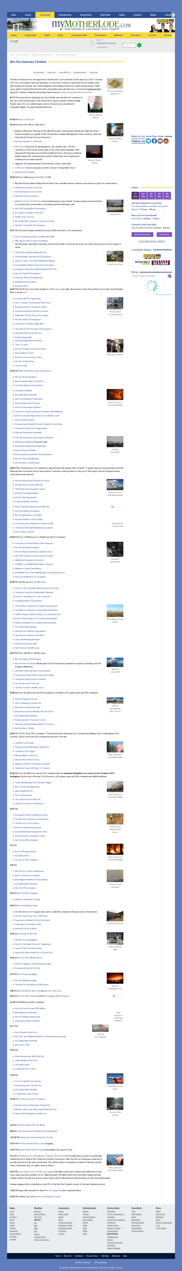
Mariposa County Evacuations (28, 568)
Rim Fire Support (52, 1190)
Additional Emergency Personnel (29, 560)
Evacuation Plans (79, 72)
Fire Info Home (38, 72)
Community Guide (79, 35)
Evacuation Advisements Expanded (30, 446)
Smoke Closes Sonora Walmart (29, 485)
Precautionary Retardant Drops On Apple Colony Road (38, 424)
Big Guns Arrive (21, 286)
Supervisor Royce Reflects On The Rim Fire (33, 952)
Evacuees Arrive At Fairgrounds (29, 277)
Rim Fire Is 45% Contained (26, 860)
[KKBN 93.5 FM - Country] (160, 262)
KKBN (85, 1231)
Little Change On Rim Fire (26, 1060)
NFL (35, 1223)
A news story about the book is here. (76, 92)
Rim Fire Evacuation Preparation (29, 399)
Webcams (118, 35)
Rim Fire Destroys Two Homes (28, 192)
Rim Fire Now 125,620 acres (27, 463)
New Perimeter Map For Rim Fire (29, 381)
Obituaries (14, 1231)
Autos (133, 1217)
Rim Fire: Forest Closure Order (28, 357)
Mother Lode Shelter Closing (27, 899)
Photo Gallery (161, 1228)
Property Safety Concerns (26, 501)
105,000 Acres (29, 371)
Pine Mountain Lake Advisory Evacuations (33, 257)
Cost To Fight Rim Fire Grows (28, 1081)
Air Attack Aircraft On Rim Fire (28, 333)
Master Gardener (113, 1248)
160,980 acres (39, 582)
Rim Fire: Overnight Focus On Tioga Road (33, 944)
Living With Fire (64, 72)
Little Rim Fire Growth (24, 743)
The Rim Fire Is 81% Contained (31, 1099)
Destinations (100, 35)
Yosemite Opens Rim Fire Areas (31, 1125)
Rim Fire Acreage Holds (25, 851)
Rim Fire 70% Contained (25, 888)
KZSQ (85, 1228)
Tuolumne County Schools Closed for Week (34, 675)
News (13, 15)
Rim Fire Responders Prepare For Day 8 (32, 480)
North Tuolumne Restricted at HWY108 (32, 507)
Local (12, 1211)
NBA (36, 1229)
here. (25, 292)
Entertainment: (90, 1208)
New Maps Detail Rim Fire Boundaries (31, 879)
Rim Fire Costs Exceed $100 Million (30, 1008)
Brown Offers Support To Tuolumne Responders (36, 618)
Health (122, 15)
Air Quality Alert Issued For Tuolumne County (34, 221)
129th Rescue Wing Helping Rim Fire (30, 252)
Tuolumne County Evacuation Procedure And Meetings (39, 411)
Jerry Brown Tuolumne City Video (29, 635)
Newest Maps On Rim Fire (26, 755)
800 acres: (19, 146)
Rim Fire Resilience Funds (49, 1196)
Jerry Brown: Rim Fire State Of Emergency (33, 329)
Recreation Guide (65, 1228)
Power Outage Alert (23, 337)
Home (58, 1256)
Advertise (116, 1256)
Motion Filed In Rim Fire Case (31, 1150)
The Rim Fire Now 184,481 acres (29, 687)
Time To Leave (21, 344)
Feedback (79, 1256)
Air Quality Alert (22, 855)
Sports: (37, 1220)
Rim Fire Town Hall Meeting (27, 459)
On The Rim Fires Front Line (27, 683)
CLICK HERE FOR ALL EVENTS (151, 241)
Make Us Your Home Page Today (148, 136)
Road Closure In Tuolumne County (30, 836)
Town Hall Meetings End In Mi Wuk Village (33, 782)
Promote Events (137, 1223)
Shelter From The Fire (24, 217)
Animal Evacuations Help (26, 643)
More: (158, 1208)
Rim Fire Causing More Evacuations (30, 208)
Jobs (133, 1211)
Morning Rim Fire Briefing (26, 1012)
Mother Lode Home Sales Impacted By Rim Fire (35, 1109)
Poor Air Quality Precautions (27, 511)
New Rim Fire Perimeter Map (27, 707)
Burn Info (112, 43)
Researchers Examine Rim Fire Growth (36, 1137)
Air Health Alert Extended (26, 395)
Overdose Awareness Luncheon (147, 203)
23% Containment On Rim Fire (28, 703)
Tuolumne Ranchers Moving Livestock (31, 311)
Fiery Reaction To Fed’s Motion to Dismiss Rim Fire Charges (43, 1156)
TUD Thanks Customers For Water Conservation (36, 606)
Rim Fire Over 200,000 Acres (27, 787)
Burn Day (37, 1211)
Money (12, 1223)
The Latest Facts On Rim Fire (28, 799)
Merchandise (136, 1214)
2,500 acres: (20, 168)
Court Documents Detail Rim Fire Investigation (37, 1131)
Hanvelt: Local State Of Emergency (30, 225)
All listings (111, 1211)
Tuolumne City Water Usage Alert (29, 324)
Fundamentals (112, 1237)
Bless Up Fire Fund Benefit (144, 215)
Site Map (105, 1256)
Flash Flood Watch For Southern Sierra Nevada (35, 623)
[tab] (135, 195)
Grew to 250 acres (26, 119)
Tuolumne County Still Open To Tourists (32, 768)
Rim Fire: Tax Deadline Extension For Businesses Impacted (40, 1036)
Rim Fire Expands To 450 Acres (28, 141)
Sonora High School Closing (27, 403)
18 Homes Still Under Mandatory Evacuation (34, 528)
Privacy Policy (92, 1256)
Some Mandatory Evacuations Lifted (31, 832)
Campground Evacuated (25, 282)
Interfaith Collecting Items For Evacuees (32, 671)
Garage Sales (136, 1228)
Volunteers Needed (23, 390)
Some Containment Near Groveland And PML (34, 237)
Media (153, 15)
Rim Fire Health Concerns (26, 699)
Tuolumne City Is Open (25, 751)
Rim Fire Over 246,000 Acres (29, 958)
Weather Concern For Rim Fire (28, 201)
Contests (138, 15)
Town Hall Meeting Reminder (27, 639)
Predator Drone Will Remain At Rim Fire (32, 747)
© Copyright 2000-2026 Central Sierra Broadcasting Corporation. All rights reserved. (91, 1268)
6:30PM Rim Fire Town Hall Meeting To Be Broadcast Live (40, 572)
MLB (36, 1226)
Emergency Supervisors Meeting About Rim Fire (36, 269)
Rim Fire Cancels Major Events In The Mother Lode (37, 416)
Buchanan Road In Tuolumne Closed (31, 307)
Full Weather (102, 43)
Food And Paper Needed (25, 627)
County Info (51, 72)
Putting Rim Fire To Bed (25, 1069)
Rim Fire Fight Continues (27, 996)
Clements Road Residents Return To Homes (34, 724)
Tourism (13, 1239)
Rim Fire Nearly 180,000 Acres (28, 659)
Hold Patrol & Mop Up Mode (27, 1021)
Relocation (111, 1245)
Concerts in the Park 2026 (144, 224)
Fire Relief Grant (22, 1065)
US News (13, 1217)
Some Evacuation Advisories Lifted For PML (34, 523)
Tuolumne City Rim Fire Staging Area (31, 428)
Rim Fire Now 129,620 (24, 532)
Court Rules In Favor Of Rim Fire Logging (36, 1172)
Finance (110, 1240)
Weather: (38, 1208)
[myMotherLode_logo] (91, 25)
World (12, 1220)
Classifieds (170, 15)
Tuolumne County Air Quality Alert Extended (34, 592)
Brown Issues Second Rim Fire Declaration (33, 454)
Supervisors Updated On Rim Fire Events (32, 920)
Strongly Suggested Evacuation (28, 340)
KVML (85, 1225)
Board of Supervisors (164, 1223)
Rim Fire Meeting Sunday (26, 980)
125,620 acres (45, 371)
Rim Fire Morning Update (25, 497)
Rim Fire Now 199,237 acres (27, 760)
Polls (85, 1234)
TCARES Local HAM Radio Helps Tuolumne (34, 564)
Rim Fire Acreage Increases (27, 547)
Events (14, 35)
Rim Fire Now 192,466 (24, 728)
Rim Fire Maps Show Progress (56, 996)
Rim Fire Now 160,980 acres (27, 648)
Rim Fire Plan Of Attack (25, 663)
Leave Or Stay (21, 365)
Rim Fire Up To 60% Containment (29, 871)
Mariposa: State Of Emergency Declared (32, 764)
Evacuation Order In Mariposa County (31, 815)
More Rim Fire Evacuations (26, 196)
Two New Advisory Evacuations (29, 385)
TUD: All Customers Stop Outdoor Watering (34, 437)
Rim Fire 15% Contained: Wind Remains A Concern (37, 588)
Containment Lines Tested (26, 1094)
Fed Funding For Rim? (24, 353)
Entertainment (65, 15)
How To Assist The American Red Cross (32, 303)
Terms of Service (82, 1262)
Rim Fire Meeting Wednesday (27, 1017)
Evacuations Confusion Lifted (28, 924)
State (12, 1214)
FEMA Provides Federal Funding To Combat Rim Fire (37, 614)
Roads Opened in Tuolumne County (30, 720)
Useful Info (94, 72)
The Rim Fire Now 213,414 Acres (29, 803)
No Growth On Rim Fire (27, 934)
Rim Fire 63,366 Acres (24, 361)
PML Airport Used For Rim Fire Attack (31, 241)
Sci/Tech (13, 1237)
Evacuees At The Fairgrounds (28, 298)
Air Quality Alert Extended (26, 716)
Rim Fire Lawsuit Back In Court (31, 1143)
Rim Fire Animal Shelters (25, 377)
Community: (64, 1208)
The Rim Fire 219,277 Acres (27, 823)
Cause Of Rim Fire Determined (28, 948)
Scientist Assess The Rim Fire (28, 1085)
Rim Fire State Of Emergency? (28, 319)
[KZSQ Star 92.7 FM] (141, 262)
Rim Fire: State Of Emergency (28, 273)
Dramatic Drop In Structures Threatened (32, 1105)
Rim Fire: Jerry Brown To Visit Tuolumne (32, 596)
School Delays (15, 1234)
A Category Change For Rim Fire (29, 213)
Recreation (136, 35)
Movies (85, 1211)
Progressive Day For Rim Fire (27, 968)
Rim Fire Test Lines (53, 991)
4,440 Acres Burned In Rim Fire (28, 187)
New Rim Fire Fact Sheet (26, 928)
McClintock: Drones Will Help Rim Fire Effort (34, 711)
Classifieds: (136, 1208)
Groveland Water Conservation (28, 601)
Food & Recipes (89, 1217)
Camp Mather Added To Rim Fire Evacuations (35, 265)
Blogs (60, 35)
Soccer (37, 1234)
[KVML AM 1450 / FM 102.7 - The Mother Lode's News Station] (152, 256)
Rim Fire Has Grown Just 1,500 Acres (31, 916)
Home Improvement (114, 1243)
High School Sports (41, 1240)
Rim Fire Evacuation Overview (28, 407)
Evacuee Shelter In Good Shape (29, 519)
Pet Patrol (168, 35)
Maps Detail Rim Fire (24, 791)
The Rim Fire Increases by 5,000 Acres (32, 819)
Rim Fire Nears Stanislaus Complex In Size (33, 552)
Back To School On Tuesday (27, 875)
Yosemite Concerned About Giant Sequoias (34, 543)
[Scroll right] (173, 15)
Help (125, 1256)
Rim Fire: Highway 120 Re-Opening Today (33, 964)
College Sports (40, 1237)
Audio (158, 1211)
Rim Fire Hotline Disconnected (28, 827)
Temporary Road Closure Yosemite (30, 679)
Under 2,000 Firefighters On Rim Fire (30, 1113)
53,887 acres (54, 289)
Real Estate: (112, 1234)
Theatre (86, 1214)
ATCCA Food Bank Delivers (27, 493)
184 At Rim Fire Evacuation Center (30, 489)
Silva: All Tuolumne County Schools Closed (33, 556)
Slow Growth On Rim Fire (26, 1032)
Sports (28, 15)
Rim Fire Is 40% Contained (26, 840)
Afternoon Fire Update (25, 172)
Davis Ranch (137, 218)
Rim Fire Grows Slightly (27, 974)
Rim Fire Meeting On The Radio (28, 515)
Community (45, 15)
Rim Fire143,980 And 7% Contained (30, 577)
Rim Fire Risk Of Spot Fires (28, 991)
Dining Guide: (113, 1208)
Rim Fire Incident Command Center (30, 349)
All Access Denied (23, 442)
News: (12, 1208)
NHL (35, 1231)
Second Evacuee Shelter (25, 450)
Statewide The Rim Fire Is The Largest (31, 315)
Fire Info (152, 35)
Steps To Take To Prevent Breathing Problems (35, 261)
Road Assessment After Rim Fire (29, 1056)
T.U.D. (158, 1225)
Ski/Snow (38, 1217)
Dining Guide (86, 15)
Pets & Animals (137, 1231)
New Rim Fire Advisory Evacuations (30, 631)
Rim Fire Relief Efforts (24, 420)
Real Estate (105, 15)
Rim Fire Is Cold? (22, 1045)
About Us (68, 1256)
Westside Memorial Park (142, 228)
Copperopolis (112, 1231)
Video (158, 1220)
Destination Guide (65, 1225)
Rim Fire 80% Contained (27, 893)
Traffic (12, 1225)
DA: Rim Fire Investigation (26, 940)
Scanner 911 (160, 1214)
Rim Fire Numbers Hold (27, 905)
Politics (13, 1228)
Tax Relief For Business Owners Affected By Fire (36, 610)
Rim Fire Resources (23, 795)
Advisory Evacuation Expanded (28, 432)
